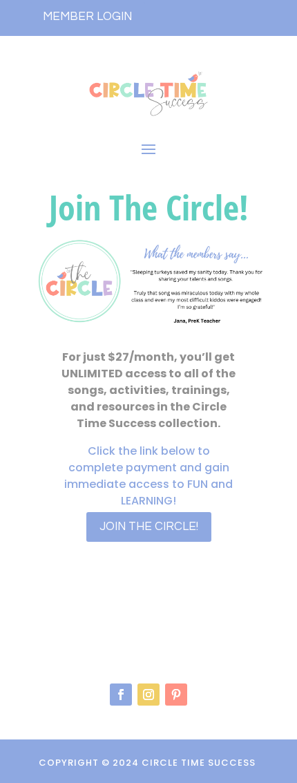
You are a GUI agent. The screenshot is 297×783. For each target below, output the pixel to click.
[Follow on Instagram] (148, 694)
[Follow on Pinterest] (176, 694)
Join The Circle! (148, 526)
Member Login (87, 16)
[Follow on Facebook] (121, 694)
